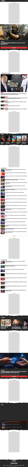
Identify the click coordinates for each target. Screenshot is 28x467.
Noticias (2, 92)
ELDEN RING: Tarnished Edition (2, 143)
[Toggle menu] (26, 1)
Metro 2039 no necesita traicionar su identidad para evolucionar (12, 105)
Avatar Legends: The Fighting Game (4, 328)
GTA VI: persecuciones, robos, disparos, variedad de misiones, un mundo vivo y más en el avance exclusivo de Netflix (16, 218)
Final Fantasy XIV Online (18, 143)
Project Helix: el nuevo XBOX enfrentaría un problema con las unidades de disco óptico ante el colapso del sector (16, 102)
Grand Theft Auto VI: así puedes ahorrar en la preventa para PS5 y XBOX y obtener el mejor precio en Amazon (15, 215)
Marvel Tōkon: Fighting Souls (24, 143)
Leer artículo (14, 47)
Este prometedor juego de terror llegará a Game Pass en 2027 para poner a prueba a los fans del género (16, 195)
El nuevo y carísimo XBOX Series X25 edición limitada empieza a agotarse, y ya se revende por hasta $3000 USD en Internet (16, 225)
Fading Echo (12, 142)
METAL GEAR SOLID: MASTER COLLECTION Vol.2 (8, 143)
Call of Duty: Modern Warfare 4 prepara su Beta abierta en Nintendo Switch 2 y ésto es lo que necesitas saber (15, 205)
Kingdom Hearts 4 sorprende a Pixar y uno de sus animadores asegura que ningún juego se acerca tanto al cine (16, 202)
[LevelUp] (4, 465)
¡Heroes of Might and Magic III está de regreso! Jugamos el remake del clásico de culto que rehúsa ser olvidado (16, 109)
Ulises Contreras (3, 45)
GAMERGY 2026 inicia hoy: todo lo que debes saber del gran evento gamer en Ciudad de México (14, 192)
